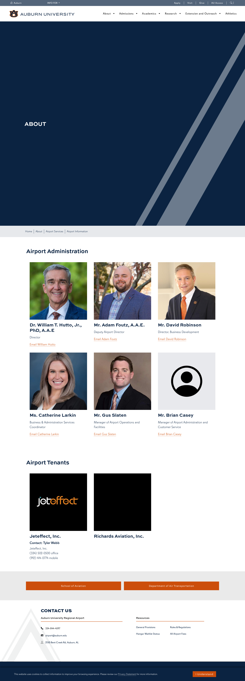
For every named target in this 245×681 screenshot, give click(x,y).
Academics (149, 13)
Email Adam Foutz (105, 339)
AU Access (217, 3)
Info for (54, 2)
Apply (177, 3)
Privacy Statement (127, 674)
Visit (189, 3)
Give (203, 3)
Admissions (126, 13)
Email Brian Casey (169, 434)
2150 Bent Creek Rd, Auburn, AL (62, 642)
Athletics (231, 13)
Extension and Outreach (201, 13)
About (107, 13)
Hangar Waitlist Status (148, 633)
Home (28, 231)
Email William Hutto (42, 344)
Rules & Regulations (180, 627)
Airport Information (77, 231)
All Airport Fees (178, 633)
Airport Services (54, 231)
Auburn (19, 3)
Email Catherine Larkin (44, 434)
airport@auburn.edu (56, 635)
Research (171, 13)
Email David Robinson (172, 339)
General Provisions (145, 627)
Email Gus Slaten (105, 434)
